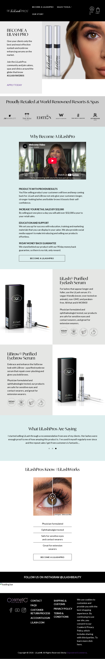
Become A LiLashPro (42, 258)
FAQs (34, 605)
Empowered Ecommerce (77, 652)
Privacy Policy (63, 608)
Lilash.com (37, 622)
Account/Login (40, 618)
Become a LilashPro (52, 557)
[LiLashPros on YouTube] (17, 611)
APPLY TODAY (14, 85)
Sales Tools (63, 7)
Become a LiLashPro (43, 7)
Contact (36, 600)
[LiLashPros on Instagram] (24, 611)
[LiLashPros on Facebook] (11, 611)
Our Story (37, 14)
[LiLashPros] (18, 10)
